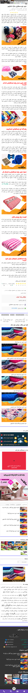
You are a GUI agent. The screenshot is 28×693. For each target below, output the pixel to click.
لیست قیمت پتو (20, 616)
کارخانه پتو (24, 620)
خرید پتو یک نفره (20, 598)
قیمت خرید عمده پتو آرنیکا (20, 342)
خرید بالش (23, 589)
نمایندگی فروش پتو (6, 616)
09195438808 (14, 308)
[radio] (17, 12)
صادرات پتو (8, 600)
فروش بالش (19, 602)
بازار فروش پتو (24, 587)
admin (24, 8)
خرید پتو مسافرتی (5, 315)
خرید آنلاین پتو (12, 587)
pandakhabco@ (9, 642)
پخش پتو (5, 619)
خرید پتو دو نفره (7, 595)
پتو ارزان (16, 619)
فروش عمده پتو (15, 605)
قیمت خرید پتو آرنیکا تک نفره (20, 391)
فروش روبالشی (7, 602)
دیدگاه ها (13, 504)
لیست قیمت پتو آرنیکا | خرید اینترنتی (18, 407)
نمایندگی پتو (22, 618)
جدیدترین (24, 504)
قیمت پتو (10, 613)
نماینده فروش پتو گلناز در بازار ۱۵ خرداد (10, 507)
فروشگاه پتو (18, 608)
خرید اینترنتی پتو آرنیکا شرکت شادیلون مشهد (16, 358)
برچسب (7, 504)
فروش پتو (6, 605)
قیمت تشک (12, 608)
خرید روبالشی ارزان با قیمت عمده (8, 320)
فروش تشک (13, 602)
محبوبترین (18, 504)
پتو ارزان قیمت (10, 619)
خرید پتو (12, 315)
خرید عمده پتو (8, 591)
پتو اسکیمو (18, 8)
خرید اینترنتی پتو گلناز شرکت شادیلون (18, 423)
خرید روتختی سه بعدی (18, 592)
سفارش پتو (14, 600)
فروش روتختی (23, 605)
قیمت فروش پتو (18, 614)
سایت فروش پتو (11, 598)
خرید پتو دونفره (15, 595)
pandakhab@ (10, 644)
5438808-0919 (10, 640)
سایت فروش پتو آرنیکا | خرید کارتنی (18, 374)
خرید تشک (17, 589)
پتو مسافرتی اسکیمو (20, 315)
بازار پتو (19, 587)
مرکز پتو (14, 616)
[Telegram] (15, 688)
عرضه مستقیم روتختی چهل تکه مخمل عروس (20, 320)
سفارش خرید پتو (21, 600)
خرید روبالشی (10, 589)
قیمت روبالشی (17, 611)
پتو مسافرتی (13, 8)
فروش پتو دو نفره (24, 608)
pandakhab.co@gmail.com (11, 647)
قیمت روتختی (9, 611)
